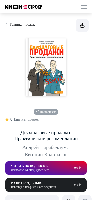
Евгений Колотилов (46, 154)
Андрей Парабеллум (45, 147)
